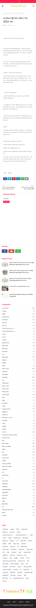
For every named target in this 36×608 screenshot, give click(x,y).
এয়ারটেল (18, 334)
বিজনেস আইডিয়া (18, 443)
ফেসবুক (18, 423)
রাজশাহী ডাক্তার (18, 475)
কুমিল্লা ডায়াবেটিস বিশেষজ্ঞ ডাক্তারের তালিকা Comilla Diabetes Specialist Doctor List (21, 263)
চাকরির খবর (18, 360)
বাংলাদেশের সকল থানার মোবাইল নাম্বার (18, 435)
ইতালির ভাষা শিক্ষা (18, 317)
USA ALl (18, 515)
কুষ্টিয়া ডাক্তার (18, 348)
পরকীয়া (18, 400)
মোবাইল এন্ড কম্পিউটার (18, 463)
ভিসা (18, 452)
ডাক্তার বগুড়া (18, 371)
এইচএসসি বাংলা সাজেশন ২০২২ (18, 328)
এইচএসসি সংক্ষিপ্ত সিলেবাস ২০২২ (18, 331)
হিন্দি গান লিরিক (18, 504)
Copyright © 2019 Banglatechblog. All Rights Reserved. (18, 605)
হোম (4, 13)
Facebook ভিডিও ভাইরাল (18, 509)
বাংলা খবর (9, 173)
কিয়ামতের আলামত (18, 343)
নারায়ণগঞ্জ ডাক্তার (18, 394)
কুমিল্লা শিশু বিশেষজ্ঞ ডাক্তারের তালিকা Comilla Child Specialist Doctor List (20, 279)
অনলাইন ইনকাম (18, 308)
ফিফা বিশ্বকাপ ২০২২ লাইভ (18, 417)
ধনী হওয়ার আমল (18, 389)
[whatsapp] (18, 251)
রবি (18, 472)
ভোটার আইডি (18, 455)
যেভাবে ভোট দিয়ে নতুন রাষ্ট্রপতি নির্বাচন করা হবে (19, 286)
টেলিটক (18, 366)
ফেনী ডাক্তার (18, 420)
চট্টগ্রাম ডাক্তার (18, 357)
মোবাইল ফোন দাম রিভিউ (18, 466)
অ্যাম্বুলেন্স (18, 311)
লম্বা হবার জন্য (18, 481)
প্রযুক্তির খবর (18, 412)
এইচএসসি (18, 325)
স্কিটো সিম (18, 498)
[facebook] (19, 1)
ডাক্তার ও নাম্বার (18, 368)
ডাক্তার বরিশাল (18, 374)
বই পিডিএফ (18, 429)
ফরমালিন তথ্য (18, 415)
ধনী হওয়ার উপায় (18, 391)
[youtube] (11, 251)
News (5, 25)
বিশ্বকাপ (18, 449)
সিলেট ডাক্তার (18, 495)
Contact (21, 602)
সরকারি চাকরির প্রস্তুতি (18, 489)
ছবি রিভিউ (18, 363)
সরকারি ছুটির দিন (18, 492)
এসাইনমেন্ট (18, 340)
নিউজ (18, 397)
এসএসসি (18, 337)
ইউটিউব (18, 314)
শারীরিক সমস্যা (18, 484)
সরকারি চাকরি (18, 486)
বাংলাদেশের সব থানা (18, 438)
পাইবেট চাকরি (18, 403)
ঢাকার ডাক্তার (18, 377)
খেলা (18, 354)
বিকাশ (18, 440)
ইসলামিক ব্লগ (18, 320)
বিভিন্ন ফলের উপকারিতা (18, 446)
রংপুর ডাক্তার (18, 469)
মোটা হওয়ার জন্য (18, 458)
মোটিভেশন (18, 461)
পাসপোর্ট (18, 406)
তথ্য (6, 13)
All (18, 507)
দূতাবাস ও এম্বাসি (18, 386)
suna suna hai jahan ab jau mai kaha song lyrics (21, 295)
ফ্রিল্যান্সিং (18, 426)
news (18, 512)
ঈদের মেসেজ (18, 322)
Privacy (28, 602)
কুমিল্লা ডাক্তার (18, 345)
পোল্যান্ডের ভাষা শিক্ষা (18, 409)
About (14, 602)
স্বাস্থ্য (18, 501)
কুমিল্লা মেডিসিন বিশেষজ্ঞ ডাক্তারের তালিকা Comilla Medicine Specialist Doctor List (21, 271)
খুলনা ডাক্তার (18, 351)
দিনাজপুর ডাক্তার (18, 383)
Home (8, 602)
